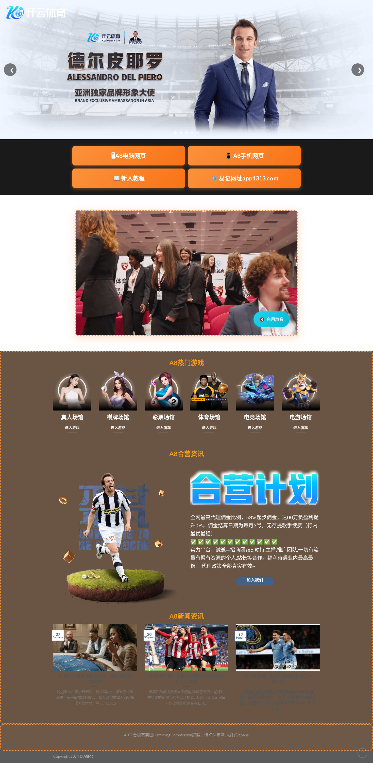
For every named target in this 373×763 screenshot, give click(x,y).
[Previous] (52, 669)
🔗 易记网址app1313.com (244, 178)
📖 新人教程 (129, 178)
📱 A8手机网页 (244, 155)
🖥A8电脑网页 (128, 155)
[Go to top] (362, 753)
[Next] (321, 669)
